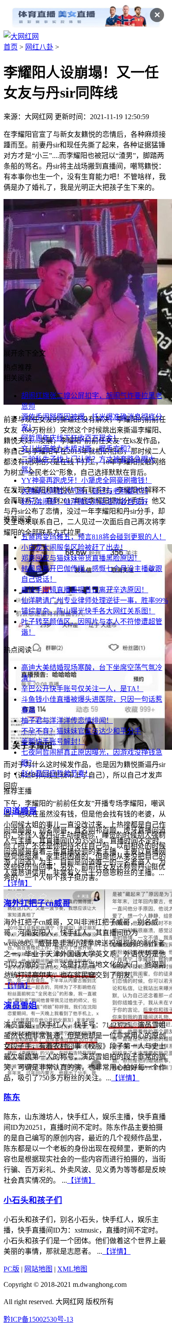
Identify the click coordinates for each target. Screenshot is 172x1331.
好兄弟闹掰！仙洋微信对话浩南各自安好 (84, 501)
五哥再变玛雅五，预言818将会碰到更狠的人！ (93, 537)
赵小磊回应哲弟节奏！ (56, 773)
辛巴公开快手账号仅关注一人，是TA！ (82, 688)
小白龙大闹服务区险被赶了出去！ (74, 547)
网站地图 (38, 1269)
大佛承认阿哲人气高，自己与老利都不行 (84, 491)
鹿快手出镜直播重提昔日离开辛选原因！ (84, 590)
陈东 (12, 1097)
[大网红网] (21, 36)
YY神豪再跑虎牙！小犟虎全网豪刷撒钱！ (86, 480)
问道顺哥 (20, 811)
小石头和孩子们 (33, 1200)
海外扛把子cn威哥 (37, 903)
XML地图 (72, 1269)
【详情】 (18, 883)
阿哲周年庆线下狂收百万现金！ (70, 438)
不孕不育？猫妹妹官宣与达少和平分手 (81, 731)
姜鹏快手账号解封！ (53, 741)
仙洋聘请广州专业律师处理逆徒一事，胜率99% (94, 600)
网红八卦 (39, 47)
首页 (11, 47)
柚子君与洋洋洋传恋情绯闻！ (67, 720)
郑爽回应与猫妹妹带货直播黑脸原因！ (81, 558)
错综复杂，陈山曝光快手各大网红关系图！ (88, 611)
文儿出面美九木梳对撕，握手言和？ (77, 448)
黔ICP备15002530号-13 (38, 1319)
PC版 (11, 1269)
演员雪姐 (20, 1005)
